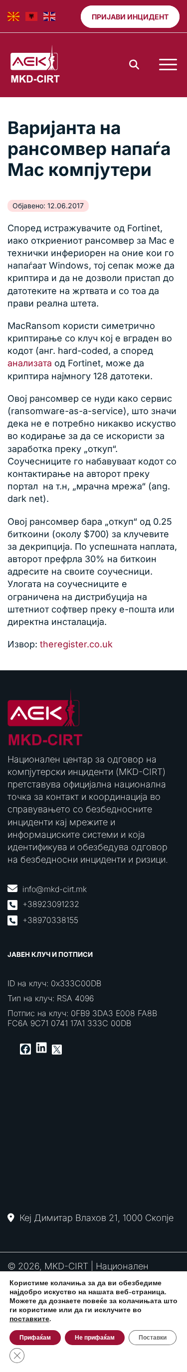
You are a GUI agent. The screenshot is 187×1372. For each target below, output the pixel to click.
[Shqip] (31, 16)
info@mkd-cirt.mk (54, 889)
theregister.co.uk (76, 644)
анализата (29, 363)
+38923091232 (50, 904)
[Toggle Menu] (168, 65)
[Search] (134, 65)
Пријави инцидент (130, 16)
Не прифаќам (95, 1338)
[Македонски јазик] (13, 16)
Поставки (153, 1338)
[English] (49, 16)
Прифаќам (35, 1338)
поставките (29, 1319)
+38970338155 (50, 920)
